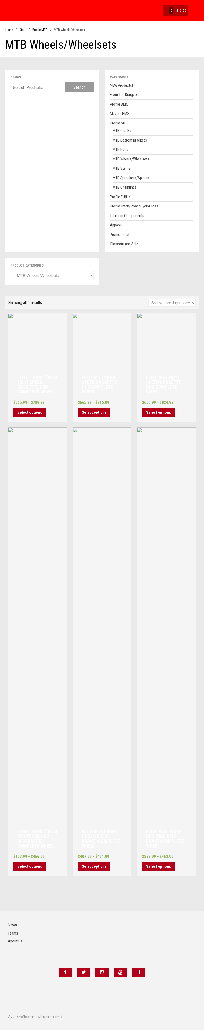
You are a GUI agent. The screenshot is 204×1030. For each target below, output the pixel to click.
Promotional (119, 234)
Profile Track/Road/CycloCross (134, 206)
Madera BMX (119, 113)
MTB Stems (121, 168)
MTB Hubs (120, 149)
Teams (13, 933)
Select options (29, 412)
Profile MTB (40, 30)
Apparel (116, 225)
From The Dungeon (124, 94)
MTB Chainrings (125, 187)
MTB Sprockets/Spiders (131, 178)
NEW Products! (121, 85)
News (12, 925)
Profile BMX (119, 104)
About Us (15, 941)
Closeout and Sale (124, 244)
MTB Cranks (122, 130)
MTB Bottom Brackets (130, 140)
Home (9, 30)
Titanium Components (127, 215)
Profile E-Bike (120, 196)
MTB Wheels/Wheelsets (131, 159)
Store (22, 30)
